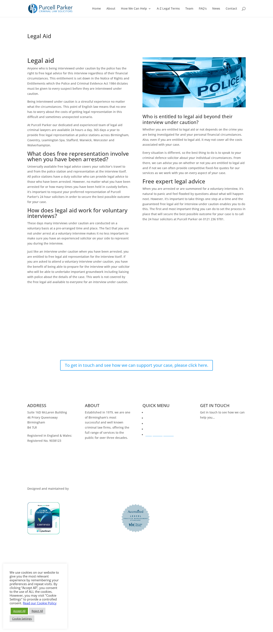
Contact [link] (231, 8)
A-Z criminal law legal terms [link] (165, 424)
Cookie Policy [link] (37, 483)
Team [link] (189, 8)
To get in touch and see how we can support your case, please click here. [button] (136, 365)
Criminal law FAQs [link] (158, 418)
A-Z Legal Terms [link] (168, 8)
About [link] (110, 8)
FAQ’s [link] (203, 8)
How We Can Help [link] (134, 8)
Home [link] (96, 8)
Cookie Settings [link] (22, 618)
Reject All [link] (37, 611)
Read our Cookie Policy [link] (40, 603)
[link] (50, 8)
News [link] (216, 8)
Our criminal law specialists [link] (165, 429)
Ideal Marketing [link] (81, 489)
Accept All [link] (19, 611)
